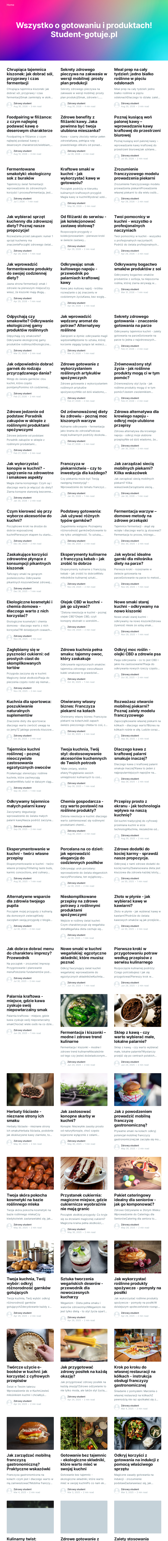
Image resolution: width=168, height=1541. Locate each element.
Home (10, 4)
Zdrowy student (23, 103)
